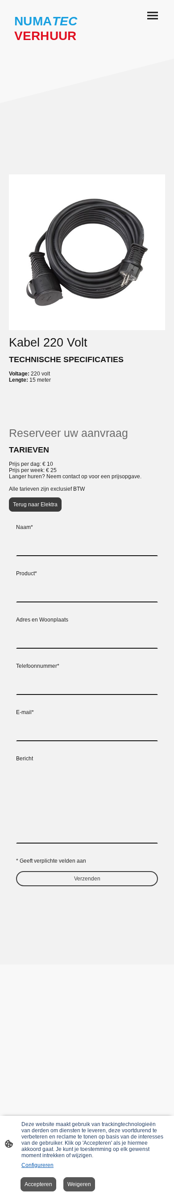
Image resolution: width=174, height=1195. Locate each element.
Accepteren (38, 1184)
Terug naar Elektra (35, 504)
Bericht (24, 758)
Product (26, 573)
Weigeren (79, 1184)
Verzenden (87, 879)
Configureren (37, 1165)
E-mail (25, 712)
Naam (24, 527)
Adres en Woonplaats (42, 620)
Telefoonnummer (37, 666)
